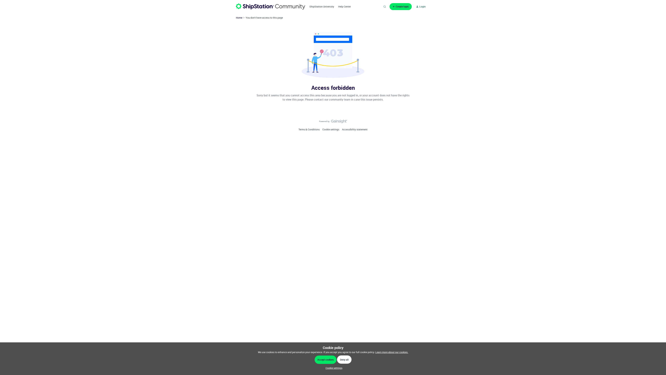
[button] (401, 6)
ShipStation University (321, 6)
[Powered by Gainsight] (333, 122)
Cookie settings (330, 129)
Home (239, 17)
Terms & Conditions (309, 129)
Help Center (344, 6)
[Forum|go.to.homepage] (270, 6)
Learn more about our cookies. (391, 352)
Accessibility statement (355, 129)
